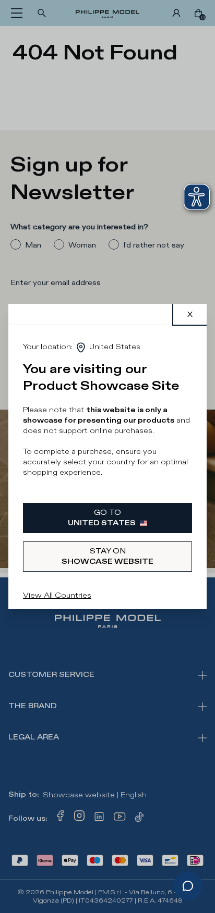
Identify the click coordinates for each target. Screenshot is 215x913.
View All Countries (57, 595)
